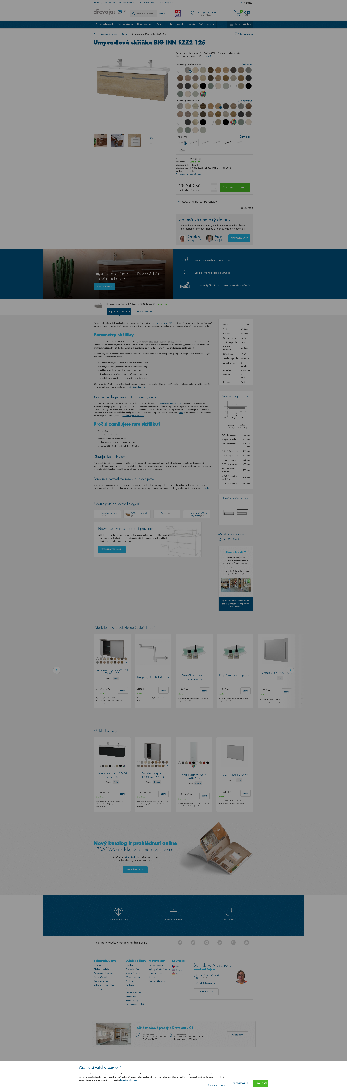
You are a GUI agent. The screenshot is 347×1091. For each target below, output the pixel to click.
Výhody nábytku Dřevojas (159, 969)
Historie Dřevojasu (156, 965)
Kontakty (169, 3)
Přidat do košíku (237, 188)
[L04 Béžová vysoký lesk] (195, 86)
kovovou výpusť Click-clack (133, 415)
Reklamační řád (100, 977)
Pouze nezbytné (240, 1083)
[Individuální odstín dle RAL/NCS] (203, 94)
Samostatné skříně (125, 24)
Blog (115, 3)
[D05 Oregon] (203, 70)
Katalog (122, 3)
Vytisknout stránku (245, 33)
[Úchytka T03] (205, 142)
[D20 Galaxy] (248, 70)
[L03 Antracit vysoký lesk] (188, 86)
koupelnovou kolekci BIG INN (164, 323)
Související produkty (143, 311)
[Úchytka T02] (194, 142)
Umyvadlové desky (145, 24)
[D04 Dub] (195, 70)
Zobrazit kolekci (104, 286)
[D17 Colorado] (241, 70)
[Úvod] (95, 34)
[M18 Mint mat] (180, 94)
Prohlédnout (133, 869)
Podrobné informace (128, 1080)
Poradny (206, 488)
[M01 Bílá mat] (233, 86)
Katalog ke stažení (133, 992)
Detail (122, 690)
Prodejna (129, 981)
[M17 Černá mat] (248, 86)
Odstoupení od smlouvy (103, 973)
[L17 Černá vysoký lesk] (203, 86)
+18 (166, 766)
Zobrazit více (207, 56)
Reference (153, 977)
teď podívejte (130, 856)
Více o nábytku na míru (112, 549)
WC (201, 24)
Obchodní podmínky (102, 969)
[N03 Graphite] (248, 78)
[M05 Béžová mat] (241, 86)
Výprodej (210, 24)
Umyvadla (180, 24)
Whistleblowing (132, 1000)
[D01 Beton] (188, 70)
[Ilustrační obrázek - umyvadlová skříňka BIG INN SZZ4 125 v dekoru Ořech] (100, 140)
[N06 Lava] (180, 86)
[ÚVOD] (95, 3)
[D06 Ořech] (211, 70)
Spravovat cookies (216, 1085)
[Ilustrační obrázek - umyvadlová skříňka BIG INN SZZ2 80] (134, 140)
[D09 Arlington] (218, 70)
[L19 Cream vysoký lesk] (218, 86)
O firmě (100, 3)
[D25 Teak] (211, 78)
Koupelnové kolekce (243, 24)
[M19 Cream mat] (188, 94)
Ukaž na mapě (237, 1035)
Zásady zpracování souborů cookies (109, 988)
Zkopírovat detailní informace (189, 174)
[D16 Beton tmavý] (233, 70)
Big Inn (124, 34)
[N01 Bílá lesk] (180, 70)
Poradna (108, 3)
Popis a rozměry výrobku (119, 311)
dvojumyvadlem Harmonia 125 (168, 403)
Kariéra (161, 3)
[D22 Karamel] (188, 78)
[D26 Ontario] (218, 78)
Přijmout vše (261, 1083)
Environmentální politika (135, 1004)
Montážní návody (133, 973)
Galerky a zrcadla (164, 24)
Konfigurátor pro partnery (136, 988)
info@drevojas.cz (207, 983)
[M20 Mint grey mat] (195, 94)
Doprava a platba (134, 3)
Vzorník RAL (131, 996)
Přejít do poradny (239, 238)
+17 (125, 662)
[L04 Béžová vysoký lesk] (195, 122)
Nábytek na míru (149, 3)
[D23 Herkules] (195, 78)
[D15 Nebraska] (226, 70)
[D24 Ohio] (203, 78)
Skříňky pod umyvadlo (105, 24)
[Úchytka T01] (182, 142)
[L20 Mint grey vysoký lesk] (226, 86)
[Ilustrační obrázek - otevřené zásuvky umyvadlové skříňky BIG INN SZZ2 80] (117, 140)
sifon (181, 412)
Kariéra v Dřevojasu (157, 981)
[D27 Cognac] (226, 78)
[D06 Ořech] (203, 106)
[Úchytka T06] (228, 142)
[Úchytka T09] (239, 142)
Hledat (162, 13)
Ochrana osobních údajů (104, 985)
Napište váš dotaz (206, 992)
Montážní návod (230, 539)
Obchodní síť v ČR (133, 969)
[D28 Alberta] (233, 78)
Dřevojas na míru (133, 977)
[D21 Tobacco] (180, 78)
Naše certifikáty (155, 973)
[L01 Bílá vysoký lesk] (180, 122)
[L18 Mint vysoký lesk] (211, 86)
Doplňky (191, 24)
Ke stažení (130, 985)
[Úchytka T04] (216, 142)
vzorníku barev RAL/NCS (136, 387)
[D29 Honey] (241, 78)
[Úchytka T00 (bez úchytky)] (182, 150)
